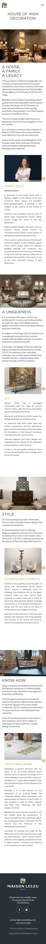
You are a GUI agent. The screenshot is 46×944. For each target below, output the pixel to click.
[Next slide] (43, 178)
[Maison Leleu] (4, 5)
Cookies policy (31, 928)
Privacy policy (17, 928)
